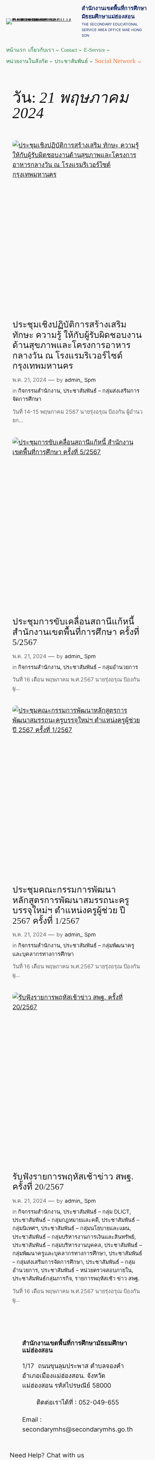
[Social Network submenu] (139, 61)
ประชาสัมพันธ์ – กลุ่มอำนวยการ (100, 667)
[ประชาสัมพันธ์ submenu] (91, 61)
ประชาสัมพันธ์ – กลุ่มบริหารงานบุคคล (56, 1245)
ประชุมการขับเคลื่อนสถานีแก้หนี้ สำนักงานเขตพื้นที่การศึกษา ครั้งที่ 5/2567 (75, 632)
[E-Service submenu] (108, 50)
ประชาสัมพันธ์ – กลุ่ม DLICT (96, 1211)
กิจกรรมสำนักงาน (39, 390)
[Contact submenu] (80, 50)
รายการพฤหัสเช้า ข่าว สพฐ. (107, 1278)
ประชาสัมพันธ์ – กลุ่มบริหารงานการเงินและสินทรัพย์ (73, 1236)
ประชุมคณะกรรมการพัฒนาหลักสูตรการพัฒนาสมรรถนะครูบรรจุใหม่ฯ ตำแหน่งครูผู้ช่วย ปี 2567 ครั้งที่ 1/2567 (70, 905)
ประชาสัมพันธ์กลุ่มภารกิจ (42, 1278)
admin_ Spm (80, 380)
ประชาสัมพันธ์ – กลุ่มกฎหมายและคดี (55, 1220)
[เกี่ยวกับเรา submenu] (57, 50)
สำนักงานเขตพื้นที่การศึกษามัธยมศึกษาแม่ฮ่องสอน (74, 1346)
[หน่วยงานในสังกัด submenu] (51, 61)
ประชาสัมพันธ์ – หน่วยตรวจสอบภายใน (86, 1270)
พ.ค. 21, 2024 (29, 380)
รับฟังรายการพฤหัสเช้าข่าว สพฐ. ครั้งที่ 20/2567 (73, 1182)
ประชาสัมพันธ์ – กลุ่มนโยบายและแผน (85, 1228)
